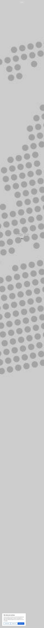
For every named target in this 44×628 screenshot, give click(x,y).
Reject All (14, 623)
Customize (7, 623)
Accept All (21, 623)
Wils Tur (22, 235)
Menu (22, 2)
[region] (14, 619)
